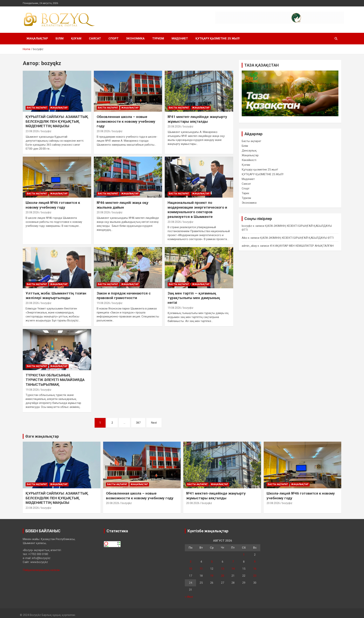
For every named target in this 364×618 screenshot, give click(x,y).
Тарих (245, 193)
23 (254, 575)
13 (222, 568)
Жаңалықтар (37, 38)
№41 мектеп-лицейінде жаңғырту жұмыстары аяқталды (197, 119)
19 (211, 575)
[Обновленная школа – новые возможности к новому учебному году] (128, 91)
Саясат (95, 38)
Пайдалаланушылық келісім (41, 570)
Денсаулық (249, 150)
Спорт (113, 38)
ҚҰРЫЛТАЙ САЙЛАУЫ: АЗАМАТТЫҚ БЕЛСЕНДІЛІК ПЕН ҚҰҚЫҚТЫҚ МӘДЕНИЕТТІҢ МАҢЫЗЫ (57, 121)
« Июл (189, 596)
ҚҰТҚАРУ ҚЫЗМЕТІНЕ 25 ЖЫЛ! (217, 38)
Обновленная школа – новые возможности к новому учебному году (126, 121)
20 (222, 575)
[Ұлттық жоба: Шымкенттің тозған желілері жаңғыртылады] (57, 267)
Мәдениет (180, 38)
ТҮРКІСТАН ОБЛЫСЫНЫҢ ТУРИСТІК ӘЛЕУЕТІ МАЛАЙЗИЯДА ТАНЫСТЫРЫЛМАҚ (55, 380)
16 (254, 568)
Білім (60, 38)
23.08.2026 (32, 131)
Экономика (135, 38)
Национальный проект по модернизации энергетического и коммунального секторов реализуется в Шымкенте (197, 209)
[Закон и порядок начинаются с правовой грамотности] (128, 267)
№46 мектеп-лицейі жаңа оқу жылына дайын (122, 205)
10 (190, 568)
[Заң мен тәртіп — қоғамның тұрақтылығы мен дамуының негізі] (199, 267)
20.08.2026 (103, 131)
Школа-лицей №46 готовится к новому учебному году (53, 205)
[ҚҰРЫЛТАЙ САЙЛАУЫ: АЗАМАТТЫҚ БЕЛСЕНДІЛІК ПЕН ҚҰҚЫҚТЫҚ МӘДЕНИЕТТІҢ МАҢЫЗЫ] (57, 91)
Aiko (244, 238)
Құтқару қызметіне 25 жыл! (260, 169)
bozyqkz (46, 131)
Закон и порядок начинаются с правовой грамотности (124, 295)
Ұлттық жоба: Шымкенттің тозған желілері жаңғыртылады (56, 295)
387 (138, 422)
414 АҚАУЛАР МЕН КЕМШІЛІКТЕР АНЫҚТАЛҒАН (302, 245)
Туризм (158, 38)
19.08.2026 (103, 303)
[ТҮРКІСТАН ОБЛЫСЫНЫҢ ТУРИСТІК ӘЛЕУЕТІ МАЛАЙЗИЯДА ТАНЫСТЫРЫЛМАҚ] (57, 349)
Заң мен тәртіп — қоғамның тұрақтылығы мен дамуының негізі (194, 298)
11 (201, 568)
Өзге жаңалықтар (42, 436)
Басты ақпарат (37, 107)
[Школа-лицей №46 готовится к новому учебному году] (57, 177)
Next (154, 422)
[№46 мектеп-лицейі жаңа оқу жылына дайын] (128, 177)
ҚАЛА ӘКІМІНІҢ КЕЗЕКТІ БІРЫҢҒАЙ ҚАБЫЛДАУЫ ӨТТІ (297, 238)
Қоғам (76, 38)
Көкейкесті (249, 160)
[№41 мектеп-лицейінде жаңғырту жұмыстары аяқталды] (199, 91)
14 (233, 568)
